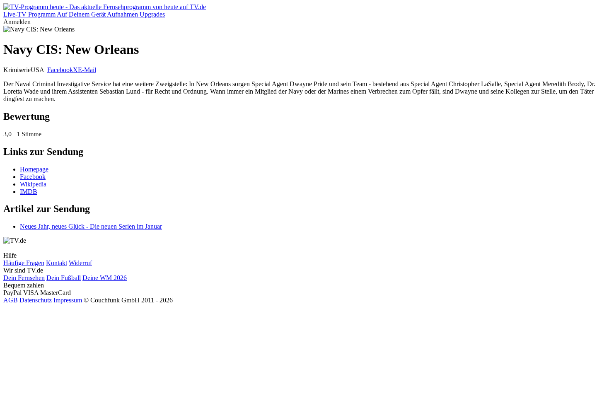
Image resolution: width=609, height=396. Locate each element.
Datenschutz (35, 300)
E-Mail (87, 69)
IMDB (28, 191)
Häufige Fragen (23, 262)
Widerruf (80, 262)
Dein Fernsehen (24, 277)
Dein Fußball (63, 277)
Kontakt (56, 262)
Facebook (60, 69)
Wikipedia (33, 184)
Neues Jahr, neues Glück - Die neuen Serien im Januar (91, 226)
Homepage (34, 169)
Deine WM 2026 (104, 277)
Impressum (67, 300)
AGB (10, 300)
